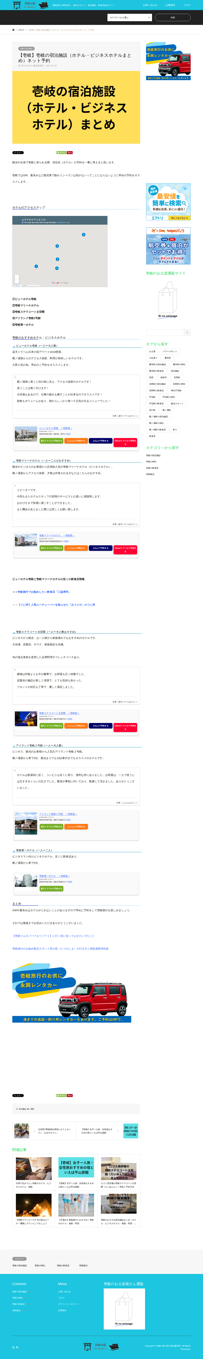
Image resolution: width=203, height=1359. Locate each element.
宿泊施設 (22, 1109)
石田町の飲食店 (156, 390)
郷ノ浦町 (30, 1109)
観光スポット (177, 403)
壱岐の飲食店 (152, 467)
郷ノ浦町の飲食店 (157, 429)
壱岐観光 (150, 474)
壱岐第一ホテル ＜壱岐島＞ (54, 876)
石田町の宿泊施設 (157, 383)
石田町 (177, 377)
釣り (175, 429)
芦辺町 (152, 397)
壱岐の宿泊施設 (26, 48)
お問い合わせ (150, 5)
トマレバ (50, 431)
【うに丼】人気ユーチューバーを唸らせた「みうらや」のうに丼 (56, 604)
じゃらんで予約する (76, 441)
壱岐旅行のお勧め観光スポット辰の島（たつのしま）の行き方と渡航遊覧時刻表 (60, 948)
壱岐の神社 (151, 461)
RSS (17, 1347)
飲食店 (152, 436)
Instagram (13, 1347)
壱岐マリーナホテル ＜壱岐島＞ (57, 535)
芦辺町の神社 (169, 397)
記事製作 (170, 5)
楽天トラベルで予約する (51, 441)
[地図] (68, 434)
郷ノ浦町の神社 (156, 423)
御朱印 (163, 377)
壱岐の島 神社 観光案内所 (169, 1345)
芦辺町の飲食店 (156, 403)
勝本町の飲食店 (156, 370)
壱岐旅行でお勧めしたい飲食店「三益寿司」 (44, 591)
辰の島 (152, 410)
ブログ (187, 5)
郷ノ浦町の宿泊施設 (158, 416)
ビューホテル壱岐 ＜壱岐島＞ (56, 428)
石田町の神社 (179, 383)
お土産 (152, 351)
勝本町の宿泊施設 (157, 364)
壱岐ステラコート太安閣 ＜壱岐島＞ (59, 713)
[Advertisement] (76, 1056)
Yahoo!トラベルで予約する (125, 442)
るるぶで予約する (100, 441)
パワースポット (170, 351)
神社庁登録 (176, 390)
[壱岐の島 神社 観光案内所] (101, 1349)
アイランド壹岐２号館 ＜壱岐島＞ (58, 814)
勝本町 (168, 357)
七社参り (153, 357)
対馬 (151, 377)
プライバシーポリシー (68, 1304)
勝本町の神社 (179, 364)
